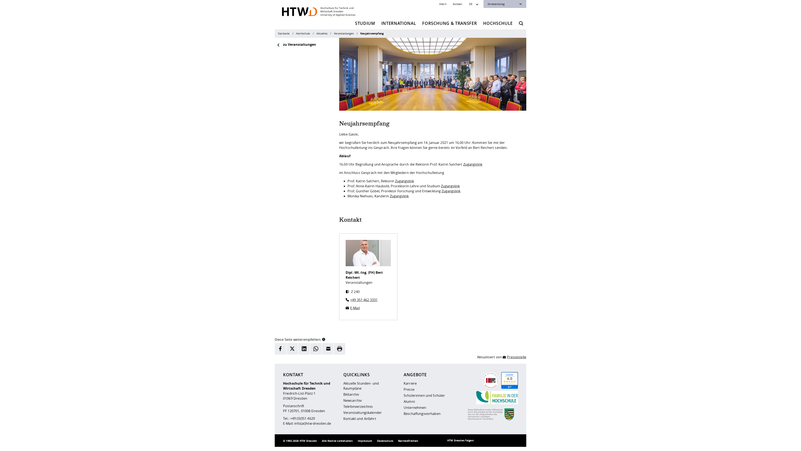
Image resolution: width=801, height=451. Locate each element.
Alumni (409, 401)
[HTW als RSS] (480, 440)
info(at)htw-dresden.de (312, 423)
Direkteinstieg (496, 4)
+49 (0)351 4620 (302, 418)
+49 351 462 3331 (364, 300)
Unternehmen (415, 407)
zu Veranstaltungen (299, 44)
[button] (323, 339)
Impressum (365, 441)
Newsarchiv (352, 400)
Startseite (284, 33)
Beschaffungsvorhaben (422, 413)
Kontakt (457, 4)
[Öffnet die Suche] (521, 23)
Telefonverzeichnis (358, 406)
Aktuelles (321, 33)
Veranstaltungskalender (362, 412)
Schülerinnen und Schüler (424, 395)
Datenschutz (385, 441)
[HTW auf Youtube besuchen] (514, 440)
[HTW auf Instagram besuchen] (489, 440)
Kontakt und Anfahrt (359, 418)
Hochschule (498, 23)
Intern (442, 4)
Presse (409, 389)
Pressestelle (516, 357)
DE (470, 4)
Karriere (410, 383)
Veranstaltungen (344, 33)
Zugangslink (472, 164)
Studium (365, 23)
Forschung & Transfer (449, 23)
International (398, 23)
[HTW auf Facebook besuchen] (505, 440)
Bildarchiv (351, 394)
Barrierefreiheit (408, 441)
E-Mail (355, 308)
